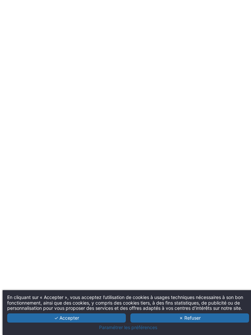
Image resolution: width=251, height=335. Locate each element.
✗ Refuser (190, 318)
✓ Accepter (66, 318)
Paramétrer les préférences (128, 327)
